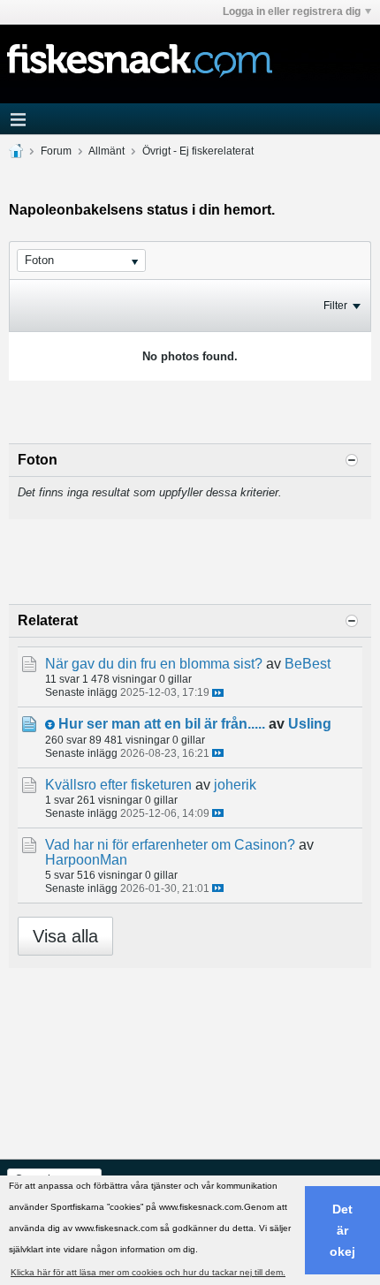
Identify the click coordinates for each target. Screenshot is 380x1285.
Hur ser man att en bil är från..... (161, 723)
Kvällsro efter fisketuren (118, 784)
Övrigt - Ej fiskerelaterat (198, 151)
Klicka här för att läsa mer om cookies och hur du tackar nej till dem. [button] (148, 1272)
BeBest (308, 663)
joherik (235, 784)
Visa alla (65, 936)
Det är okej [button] (342, 1230)
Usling (309, 723)
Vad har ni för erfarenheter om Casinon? (170, 844)
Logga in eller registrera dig (292, 11)
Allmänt (106, 151)
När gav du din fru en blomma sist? (153, 663)
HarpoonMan (86, 859)
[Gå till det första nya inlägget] (50, 724)
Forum (56, 151)
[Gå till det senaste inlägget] (218, 693)
